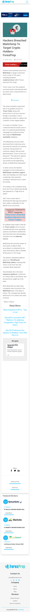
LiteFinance (7, 541)
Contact (15, 601)
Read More (9, 513)
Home (15, 586)
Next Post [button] (15, 487)
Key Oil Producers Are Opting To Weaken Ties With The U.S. (15, 332)
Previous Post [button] (15, 481)
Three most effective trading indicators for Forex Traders (15, 217)
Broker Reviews (15, 598)
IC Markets (7, 525)
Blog (15, 591)
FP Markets (7, 507)
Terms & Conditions (15, 603)
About (15, 589)
